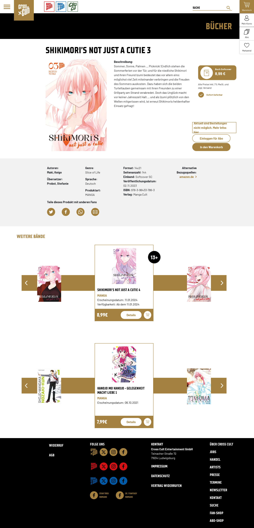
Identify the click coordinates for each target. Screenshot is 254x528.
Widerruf (56, 445)
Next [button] (222, 283)
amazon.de (186, 176)
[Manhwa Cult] (94, 481)
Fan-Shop (216, 513)
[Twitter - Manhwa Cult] (104, 481)
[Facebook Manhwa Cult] (123, 481)
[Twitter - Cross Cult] (104, 452)
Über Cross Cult (221, 444)
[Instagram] (113, 452)
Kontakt (216, 498)
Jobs (213, 452)
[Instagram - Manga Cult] (113, 466)
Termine (216, 482)
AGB (51, 455)
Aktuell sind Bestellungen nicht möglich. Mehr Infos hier (210, 128)
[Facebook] (123, 452)
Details (131, 315)
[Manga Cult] (94, 466)
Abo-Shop (217, 520)
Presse (215, 475)
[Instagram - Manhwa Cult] (113, 481)
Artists (215, 467)
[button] (51, 212)
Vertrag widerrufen (166, 485)
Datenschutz (160, 476)
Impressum (159, 466)
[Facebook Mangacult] (123, 466)
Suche (214, 505)
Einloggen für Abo (211, 138)
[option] (124, 283)
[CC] (94, 452)
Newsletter (218, 490)
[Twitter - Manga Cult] (104, 466)
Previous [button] (26, 283)
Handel (215, 459)
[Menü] (7, 7)
